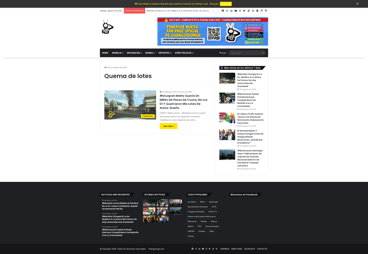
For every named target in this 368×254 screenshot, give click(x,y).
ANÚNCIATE (249, 249)
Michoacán (192, 221)
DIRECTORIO (236, 249)
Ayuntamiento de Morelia (198, 207)
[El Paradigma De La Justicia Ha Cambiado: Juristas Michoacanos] (176, 202)
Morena (214, 221)
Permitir (225, 3)
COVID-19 (212, 212)
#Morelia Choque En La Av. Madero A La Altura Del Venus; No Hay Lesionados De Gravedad (188, 11)
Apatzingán (213, 202)
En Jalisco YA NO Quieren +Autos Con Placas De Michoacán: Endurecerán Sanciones (250, 118)
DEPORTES (164, 53)
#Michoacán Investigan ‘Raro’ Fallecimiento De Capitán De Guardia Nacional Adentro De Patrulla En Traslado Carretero (250, 158)
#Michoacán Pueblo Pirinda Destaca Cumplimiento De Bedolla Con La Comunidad (248, 100)
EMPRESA (225, 249)
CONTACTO (262, 249)
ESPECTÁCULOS (183, 53)
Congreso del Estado (196, 212)
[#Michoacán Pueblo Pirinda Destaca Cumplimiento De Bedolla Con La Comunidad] (227, 98)
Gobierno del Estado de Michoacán (202, 216)
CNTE (214, 207)
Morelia (204, 221)
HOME (105, 53)
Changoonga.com (156, 249)
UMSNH (191, 231)
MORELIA (116, 53)
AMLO (202, 202)
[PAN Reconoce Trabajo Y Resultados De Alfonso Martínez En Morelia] (149, 219)
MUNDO (149, 53)
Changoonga (167, 92)
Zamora (191, 236)
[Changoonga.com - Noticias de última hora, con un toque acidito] (107, 27)
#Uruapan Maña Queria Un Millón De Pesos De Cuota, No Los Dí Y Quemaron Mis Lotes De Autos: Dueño (183, 102)
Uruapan (201, 231)
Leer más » (168, 126)
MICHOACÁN (133, 53)
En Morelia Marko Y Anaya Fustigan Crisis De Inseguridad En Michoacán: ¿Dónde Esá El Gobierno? (250, 136)
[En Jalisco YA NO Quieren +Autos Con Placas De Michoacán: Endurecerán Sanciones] (227, 117)
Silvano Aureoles (212, 226)
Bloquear (214, 3)
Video (211, 231)
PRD (199, 226)
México (191, 226)
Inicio (108, 67)
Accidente (192, 202)
